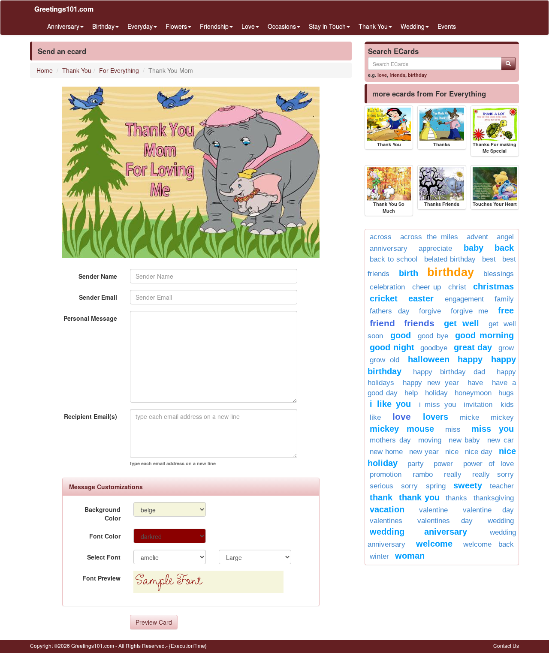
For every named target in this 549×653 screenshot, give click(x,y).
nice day (478, 452)
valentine (433, 510)
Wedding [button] (413, 26)
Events (446, 26)
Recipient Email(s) (90, 416)
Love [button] (248, 26)
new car (500, 440)
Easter (421, 298)
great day (473, 347)
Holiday (436, 393)
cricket (384, 298)
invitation (478, 404)
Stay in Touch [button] (327, 26)
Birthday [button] (103, 26)
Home (44, 70)
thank (381, 497)
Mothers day (390, 440)
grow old (384, 360)
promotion (385, 474)
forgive (430, 311)
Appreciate (435, 248)
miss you (492, 428)
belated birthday (450, 259)
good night (392, 347)
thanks (456, 498)
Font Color (105, 536)
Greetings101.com (64, 9)
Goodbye (433, 348)
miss (453, 429)
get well (461, 323)
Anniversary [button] (63, 26)
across (381, 237)
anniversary (388, 248)
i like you (390, 404)
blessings (498, 274)
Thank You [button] (373, 26)
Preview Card (154, 622)
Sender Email (98, 297)
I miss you (437, 404)
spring (436, 486)
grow (506, 348)
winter (379, 556)
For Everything (119, 70)
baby (473, 248)
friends (397, 74)
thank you (419, 497)
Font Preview (101, 578)
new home (386, 452)
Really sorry (493, 474)
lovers (435, 416)
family (504, 299)
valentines (386, 521)
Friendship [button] (214, 26)
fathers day (390, 311)
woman (410, 555)
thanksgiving (494, 498)
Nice (452, 452)
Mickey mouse (402, 428)
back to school (393, 259)
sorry (409, 486)
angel (505, 237)
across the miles (429, 237)
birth (408, 273)
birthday (417, 74)
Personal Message (90, 318)
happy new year (431, 383)
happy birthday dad (449, 372)
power (443, 464)
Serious (381, 486)
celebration (387, 287)
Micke (469, 417)
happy (470, 359)
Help (411, 393)
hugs (506, 393)
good (400, 335)
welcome (434, 543)
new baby (464, 440)
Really (453, 474)
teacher (502, 486)
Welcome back (488, 544)
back (504, 248)
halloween (428, 359)
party (415, 464)
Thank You (76, 70)
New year (424, 452)
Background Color (102, 513)
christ (457, 287)
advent (477, 237)
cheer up (426, 287)
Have (475, 383)
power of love (488, 464)
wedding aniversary (418, 531)
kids (507, 404)
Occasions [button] (282, 26)
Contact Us (506, 645)
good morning (484, 335)
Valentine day (488, 510)
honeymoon (473, 393)
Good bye (433, 336)
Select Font (104, 557)
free (506, 310)
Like (375, 417)
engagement (464, 299)
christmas (493, 286)
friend (382, 323)
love (382, 74)
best (489, 259)
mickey (502, 417)
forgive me (470, 311)
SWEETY (467, 485)
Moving (429, 440)
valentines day (445, 521)
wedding (501, 521)
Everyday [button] (140, 26)
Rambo (423, 474)
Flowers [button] (176, 26)
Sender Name (97, 276)
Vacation (387, 509)
